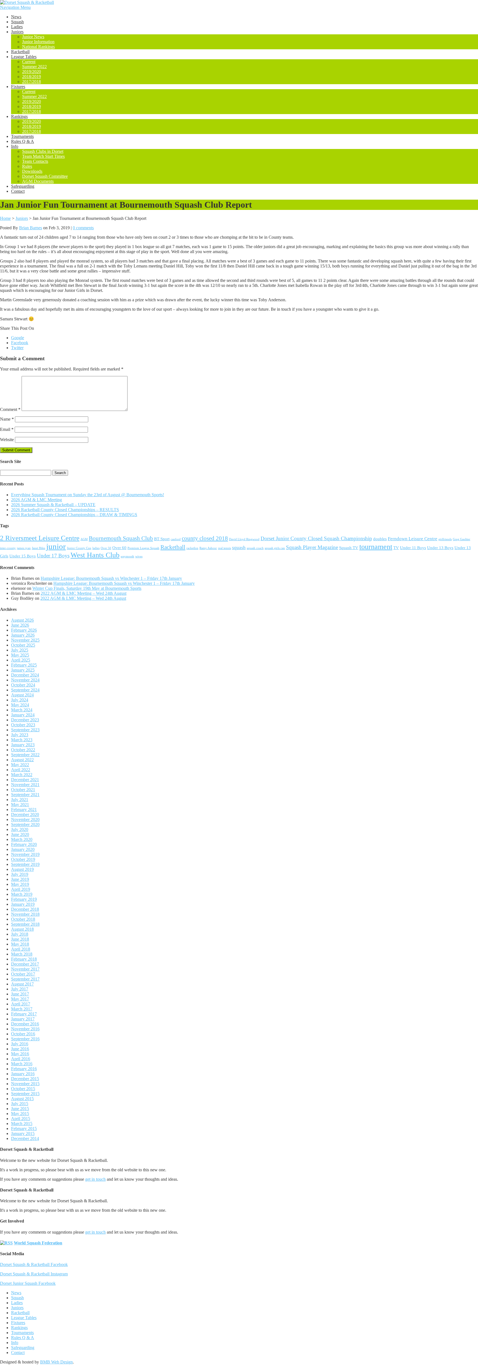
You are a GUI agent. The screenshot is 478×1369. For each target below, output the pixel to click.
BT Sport (162, 539)
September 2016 (25, 1038)
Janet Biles (38, 548)
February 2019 (24, 899)
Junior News (33, 36)
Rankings (19, 116)
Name (7, 419)
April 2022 (20, 769)
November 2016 (25, 1028)
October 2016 (23, 1033)
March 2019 (21, 894)
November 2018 (25, 914)
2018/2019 (31, 76)
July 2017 (19, 989)
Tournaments (22, 136)
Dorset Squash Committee (45, 176)
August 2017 (22, 984)
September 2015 (25, 1093)
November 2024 (25, 680)
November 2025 (25, 640)
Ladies (17, 26)
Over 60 (119, 547)
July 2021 (19, 799)
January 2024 (23, 714)
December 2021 (25, 779)
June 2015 (20, 1108)
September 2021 (25, 794)
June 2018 (20, 939)
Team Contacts (35, 161)
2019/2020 (31, 71)
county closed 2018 (205, 538)
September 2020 (25, 824)
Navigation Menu (15, 7)
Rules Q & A (22, 141)
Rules (27, 166)
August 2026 (22, 620)
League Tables (24, 56)
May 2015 (20, 1113)
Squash (17, 21)
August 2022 (22, 759)
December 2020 (25, 814)
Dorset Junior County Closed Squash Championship (316, 538)
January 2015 (23, 1133)
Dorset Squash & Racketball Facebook (34, 1264)
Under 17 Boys (53, 556)
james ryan (24, 548)
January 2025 (23, 670)
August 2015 (22, 1098)
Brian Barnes (30, 227)
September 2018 (25, 924)
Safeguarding (22, 186)
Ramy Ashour (208, 548)
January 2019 (23, 904)
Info (14, 146)
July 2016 (19, 1043)
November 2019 (25, 854)
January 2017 (23, 1019)
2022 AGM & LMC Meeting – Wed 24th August (83, 593)
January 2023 (23, 744)
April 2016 (20, 1058)
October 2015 (23, 1088)
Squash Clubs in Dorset (42, 151)
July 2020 (19, 829)
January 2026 (23, 635)
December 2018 (25, 909)
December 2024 (25, 675)
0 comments (83, 227)
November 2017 (25, 969)
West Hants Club (95, 555)
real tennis (224, 548)
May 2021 (20, 804)
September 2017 (25, 979)
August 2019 (22, 869)
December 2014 (25, 1138)
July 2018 (19, 934)
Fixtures (18, 86)
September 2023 (25, 729)
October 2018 (23, 919)
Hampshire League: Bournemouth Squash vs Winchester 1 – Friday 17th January (111, 578)
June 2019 (20, 879)
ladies (96, 548)
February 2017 (24, 1014)
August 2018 (22, 929)
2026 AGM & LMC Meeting (36, 499)
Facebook (19, 342)
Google (17, 337)
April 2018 (20, 949)
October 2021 (23, 789)
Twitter (17, 347)
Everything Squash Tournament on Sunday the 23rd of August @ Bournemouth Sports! (87, 494)
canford (176, 539)
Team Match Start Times (43, 156)
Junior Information (38, 41)
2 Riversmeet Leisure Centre (39, 538)
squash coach (255, 548)
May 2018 (20, 944)
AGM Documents (38, 181)
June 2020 (20, 834)
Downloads (32, 171)
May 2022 (20, 764)
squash (239, 547)
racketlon (192, 548)
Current (28, 61)
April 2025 (20, 660)
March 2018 (21, 954)
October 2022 (23, 749)
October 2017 (23, 974)
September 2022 (25, 754)
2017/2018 (31, 81)
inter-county (8, 548)
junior (56, 546)
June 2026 (20, 625)
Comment (10, 409)
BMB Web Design (56, 1362)
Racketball (20, 51)
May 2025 (20, 655)
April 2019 (20, 889)
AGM (84, 539)
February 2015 (24, 1128)
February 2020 (24, 844)
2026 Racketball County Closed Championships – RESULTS (65, 509)
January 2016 (23, 1073)
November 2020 (25, 819)
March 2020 (21, 839)
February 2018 (24, 959)
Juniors (17, 31)
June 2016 (20, 1048)
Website (7, 439)
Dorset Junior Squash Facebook (28, 1283)
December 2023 (25, 719)
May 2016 (20, 1053)
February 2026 (24, 630)
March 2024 (21, 709)
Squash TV (348, 547)
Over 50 (106, 548)
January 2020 (23, 849)
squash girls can (275, 548)
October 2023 (23, 724)
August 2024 (22, 695)
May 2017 (20, 999)
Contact (18, 191)
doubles (380, 539)
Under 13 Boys (440, 547)
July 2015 (19, 1103)
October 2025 (23, 645)
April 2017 (20, 1004)
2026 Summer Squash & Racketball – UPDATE (53, 504)
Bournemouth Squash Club (121, 538)
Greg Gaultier (461, 539)
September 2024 (25, 690)
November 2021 (25, 784)
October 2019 (23, 859)
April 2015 (20, 1118)
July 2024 (19, 700)
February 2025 (24, 665)
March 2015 (21, 1123)
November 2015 (25, 1083)
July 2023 (19, 734)
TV (396, 547)
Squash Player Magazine (312, 547)
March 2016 (21, 1063)
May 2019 (20, 884)
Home (5, 218)
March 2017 (21, 1009)
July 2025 (19, 650)
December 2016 (25, 1023)
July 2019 (19, 874)
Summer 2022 (34, 66)
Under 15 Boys (22, 556)
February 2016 (24, 1068)
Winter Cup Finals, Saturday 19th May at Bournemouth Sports (86, 588)
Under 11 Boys (413, 547)
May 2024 (20, 704)
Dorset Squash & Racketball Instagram (34, 1274)
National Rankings (38, 46)
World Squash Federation (38, 1243)
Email (7, 429)
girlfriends (445, 539)
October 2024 (23, 685)
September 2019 (25, 864)
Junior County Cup (79, 548)
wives (138, 556)
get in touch (95, 1179)
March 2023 (21, 739)
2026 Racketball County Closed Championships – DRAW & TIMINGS (74, 514)
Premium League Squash (143, 548)
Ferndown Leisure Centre (412, 538)
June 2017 (20, 994)
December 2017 (25, 964)
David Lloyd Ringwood (244, 539)
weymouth (127, 556)
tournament (375, 547)
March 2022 (21, 774)
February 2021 (24, 809)
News (16, 16)
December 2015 (25, 1078)
